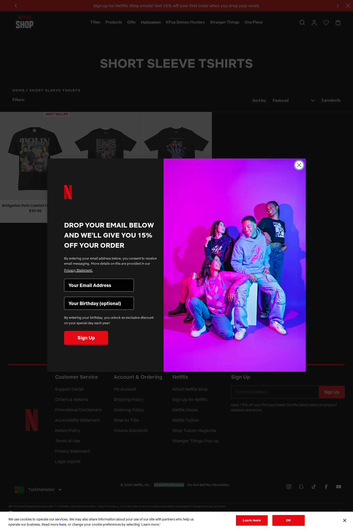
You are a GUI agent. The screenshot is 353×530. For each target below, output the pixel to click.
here (62, 524)
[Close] (344, 520)
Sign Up (86, 338)
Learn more (252, 520)
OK (288, 520)
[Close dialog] (299, 165)
